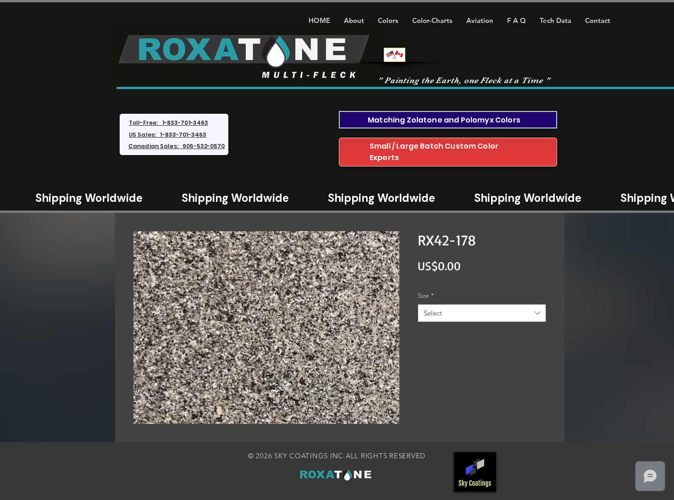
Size (426, 295)
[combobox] (482, 313)
